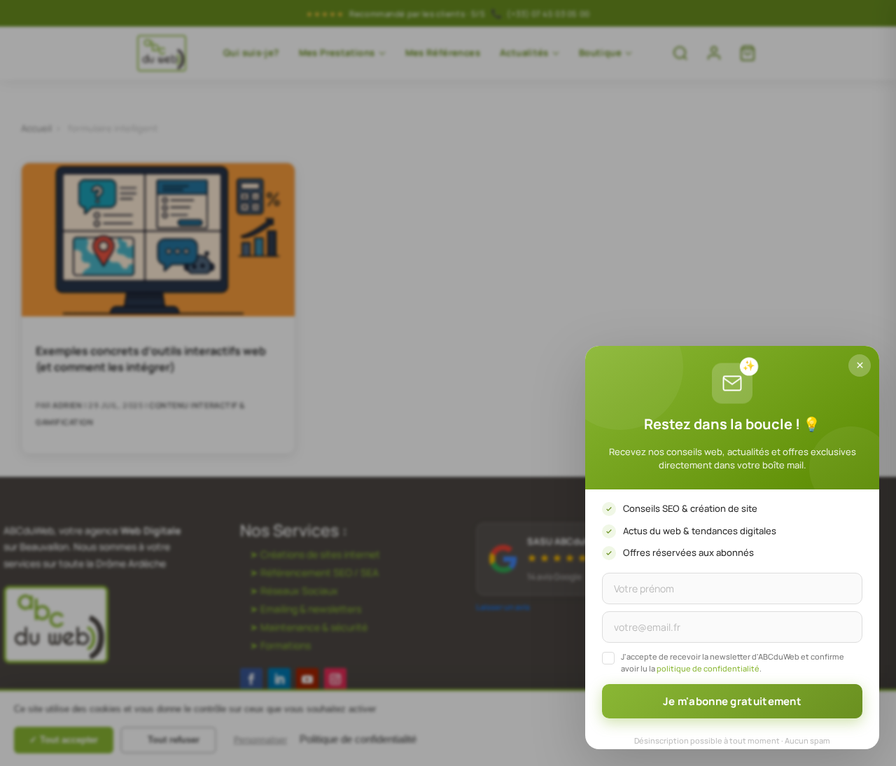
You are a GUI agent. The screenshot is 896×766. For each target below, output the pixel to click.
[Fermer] (859, 365)
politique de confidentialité (708, 668)
